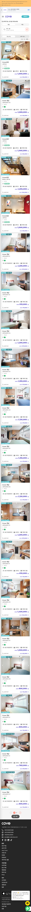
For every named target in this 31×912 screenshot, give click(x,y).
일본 (3, 887)
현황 (3, 908)
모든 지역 (4, 848)
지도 (16, 816)
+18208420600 (8, 834)
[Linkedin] (8, 840)
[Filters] (27, 29)
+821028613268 (8, 830)
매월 (9, 24)
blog (3, 874)
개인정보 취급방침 (6, 904)
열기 (29, 10)
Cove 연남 (5, 101)
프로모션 (4, 857)
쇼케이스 (17, 71)
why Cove (4, 850)
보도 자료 (4, 867)
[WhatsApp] (27, 908)
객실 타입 (9, 36)
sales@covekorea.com (11, 837)
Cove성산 (5, 62)
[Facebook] (2, 840)
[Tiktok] (11, 840)
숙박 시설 (22, 36)
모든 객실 (4, 846)
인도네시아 (4, 882)
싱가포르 (4, 880)
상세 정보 (4, 865)
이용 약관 (4, 906)
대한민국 (4, 885)
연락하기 (25, 16)
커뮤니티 (4, 852)
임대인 (3, 855)
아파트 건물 (24, 71)
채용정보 (4, 870)
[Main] (8, 16)
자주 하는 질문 (5, 859)
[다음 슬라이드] (28, 89)
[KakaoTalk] (27, 903)
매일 (22, 24)
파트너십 (4, 872)
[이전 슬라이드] (2, 89)
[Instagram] (5, 840)
